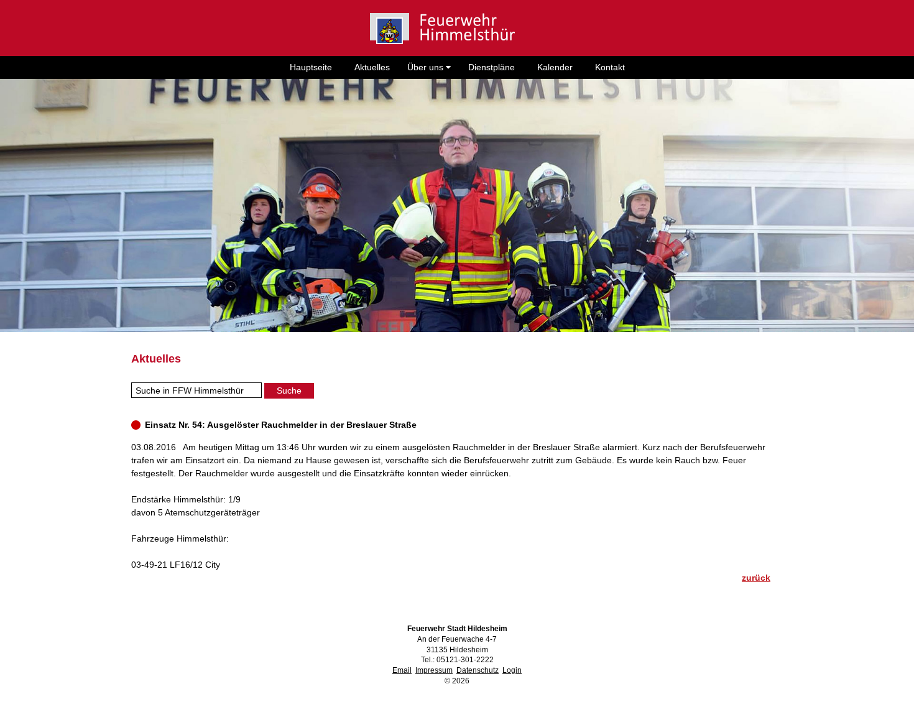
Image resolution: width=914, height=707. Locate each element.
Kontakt (610, 67)
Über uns (426, 67)
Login (512, 670)
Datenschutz (477, 670)
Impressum (434, 670)
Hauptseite (311, 67)
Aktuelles (372, 67)
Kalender (555, 67)
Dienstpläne (491, 67)
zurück (756, 578)
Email (402, 670)
